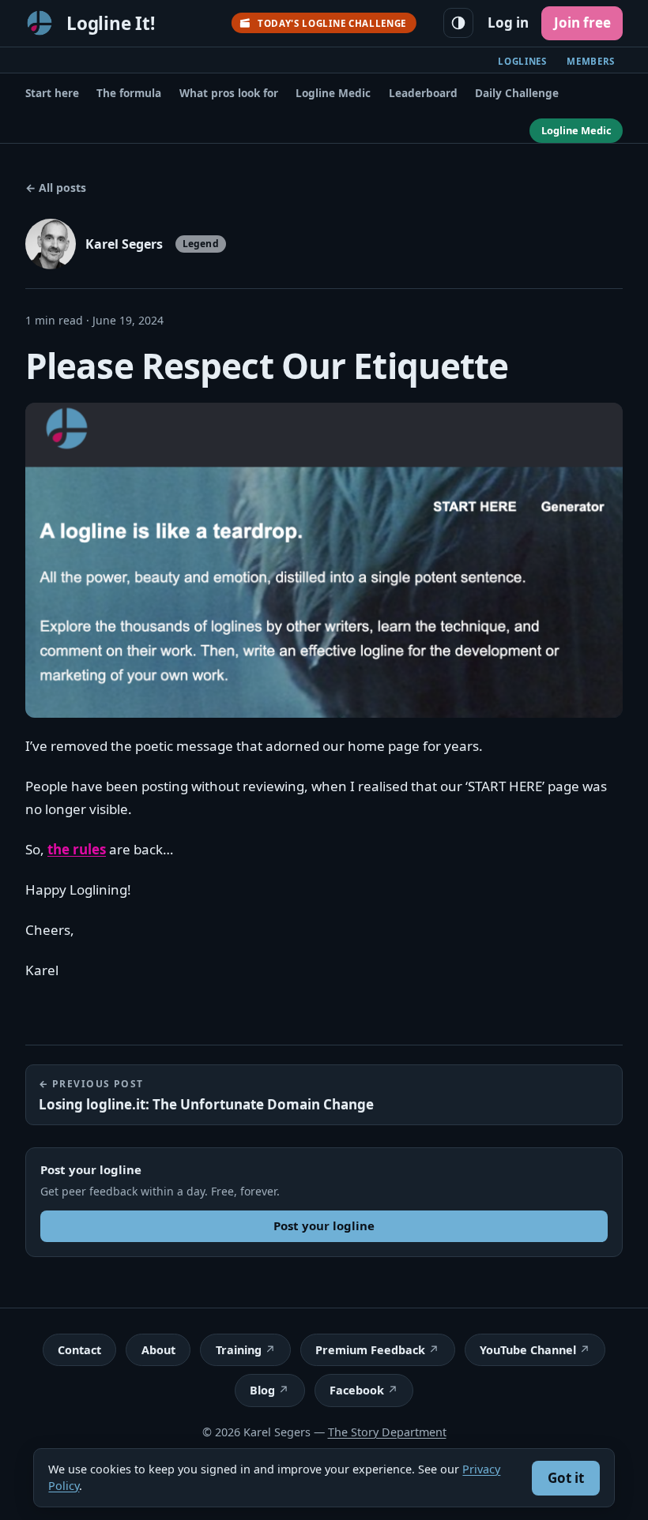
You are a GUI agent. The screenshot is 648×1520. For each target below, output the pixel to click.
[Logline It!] (39, 23)
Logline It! (110, 23)
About (158, 1349)
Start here (52, 92)
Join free (582, 22)
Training (239, 1349)
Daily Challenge (517, 92)
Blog (262, 1390)
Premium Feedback (370, 1349)
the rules (76, 849)
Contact (79, 1349)
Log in (508, 22)
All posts (55, 187)
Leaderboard (423, 92)
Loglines (522, 61)
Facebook (357, 1390)
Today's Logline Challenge (332, 23)
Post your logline (324, 1225)
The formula (128, 92)
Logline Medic (333, 92)
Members (591, 61)
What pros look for (228, 92)
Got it (566, 1478)
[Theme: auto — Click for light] (458, 23)
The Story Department (387, 1431)
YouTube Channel (528, 1349)
